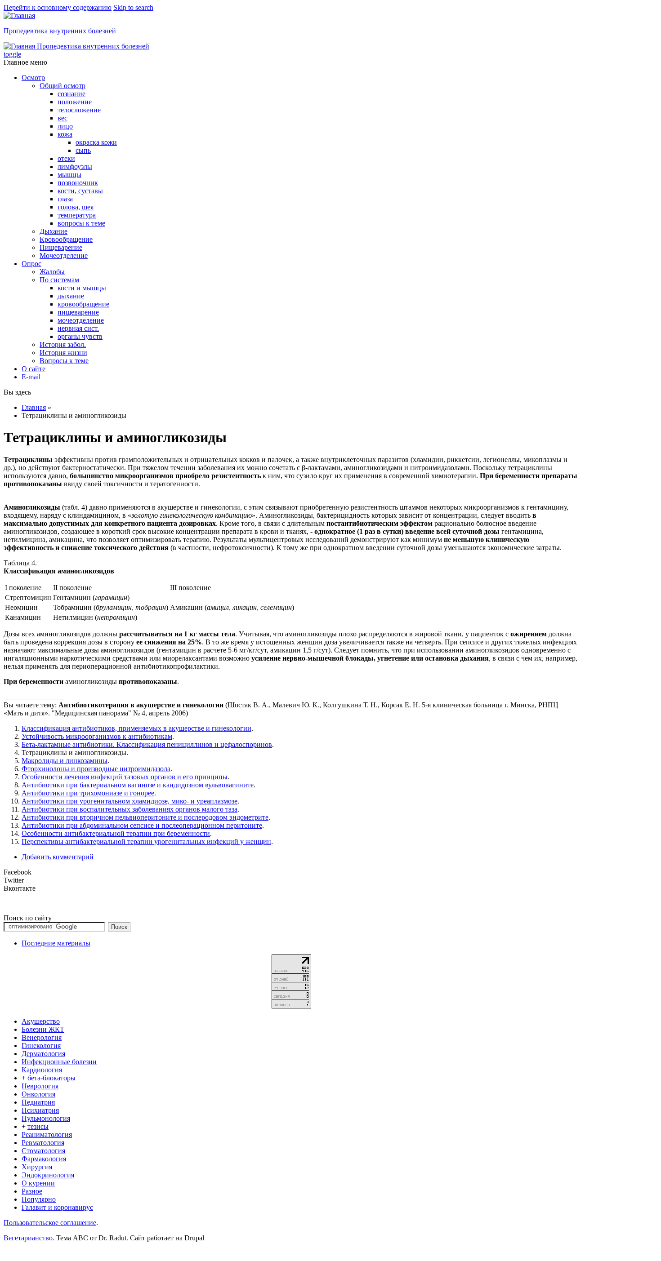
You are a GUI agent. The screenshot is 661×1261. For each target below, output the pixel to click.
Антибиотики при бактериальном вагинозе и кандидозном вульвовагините (138, 785)
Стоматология (43, 1150)
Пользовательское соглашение (50, 1222)
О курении (38, 1183)
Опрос (31, 263)
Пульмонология (46, 1118)
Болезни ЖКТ (43, 1029)
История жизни (63, 352)
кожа (65, 134)
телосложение (79, 110)
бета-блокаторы (51, 1078)
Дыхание (53, 231)
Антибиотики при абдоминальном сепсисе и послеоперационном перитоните (142, 825)
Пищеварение (61, 247)
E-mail (31, 377)
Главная (34, 407)
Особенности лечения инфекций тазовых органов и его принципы (125, 777)
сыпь (83, 150)
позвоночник (78, 182)
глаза (65, 199)
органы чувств (80, 336)
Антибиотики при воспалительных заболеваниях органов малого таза (129, 809)
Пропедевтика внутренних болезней (60, 31)
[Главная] (19, 15)
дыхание (71, 296)
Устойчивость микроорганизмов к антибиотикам (97, 736)
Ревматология (43, 1142)
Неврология (40, 1086)
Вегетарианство (28, 1238)
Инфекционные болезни (59, 1062)
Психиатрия (40, 1110)
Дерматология (43, 1053)
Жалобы (52, 271)
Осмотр (33, 77)
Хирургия (37, 1167)
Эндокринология (48, 1175)
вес (62, 118)
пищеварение (78, 312)
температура (77, 215)
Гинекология (41, 1045)
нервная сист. (78, 328)
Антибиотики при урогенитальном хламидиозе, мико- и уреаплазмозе (129, 801)
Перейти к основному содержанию (58, 7)
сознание (71, 94)
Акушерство (41, 1021)
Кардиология (42, 1070)
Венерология (42, 1037)
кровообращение (83, 304)
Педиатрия (38, 1102)
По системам (59, 280)
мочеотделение (81, 320)
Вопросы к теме (64, 360)
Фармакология (44, 1159)
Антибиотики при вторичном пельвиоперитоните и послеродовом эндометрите (145, 817)
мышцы (69, 174)
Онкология (38, 1094)
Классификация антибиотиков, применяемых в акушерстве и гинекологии (136, 728)
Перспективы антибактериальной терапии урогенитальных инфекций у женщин (146, 841)
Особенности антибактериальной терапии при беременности (116, 833)
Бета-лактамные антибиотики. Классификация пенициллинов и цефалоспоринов (147, 744)
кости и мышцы (82, 288)
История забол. (63, 344)
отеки (66, 158)
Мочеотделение (64, 255)
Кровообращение (66, 239)
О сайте (33, 369)
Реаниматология (47, 1134)
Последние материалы (56, 943)
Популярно (39, 1199)
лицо (65, 126)
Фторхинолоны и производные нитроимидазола (96, 769)
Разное (32, 1191)
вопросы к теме (81, 223)
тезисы (38, 1126)
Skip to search (133, 7)
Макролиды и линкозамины (64, 760)
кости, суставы (80, 191)
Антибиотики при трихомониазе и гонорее (88, 793)
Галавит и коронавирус (57, 1207)
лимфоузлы (75, 166)
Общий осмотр (62, 85)
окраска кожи (96, 142)
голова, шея (76, 207)
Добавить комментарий (58, 857)
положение (75, 102)
